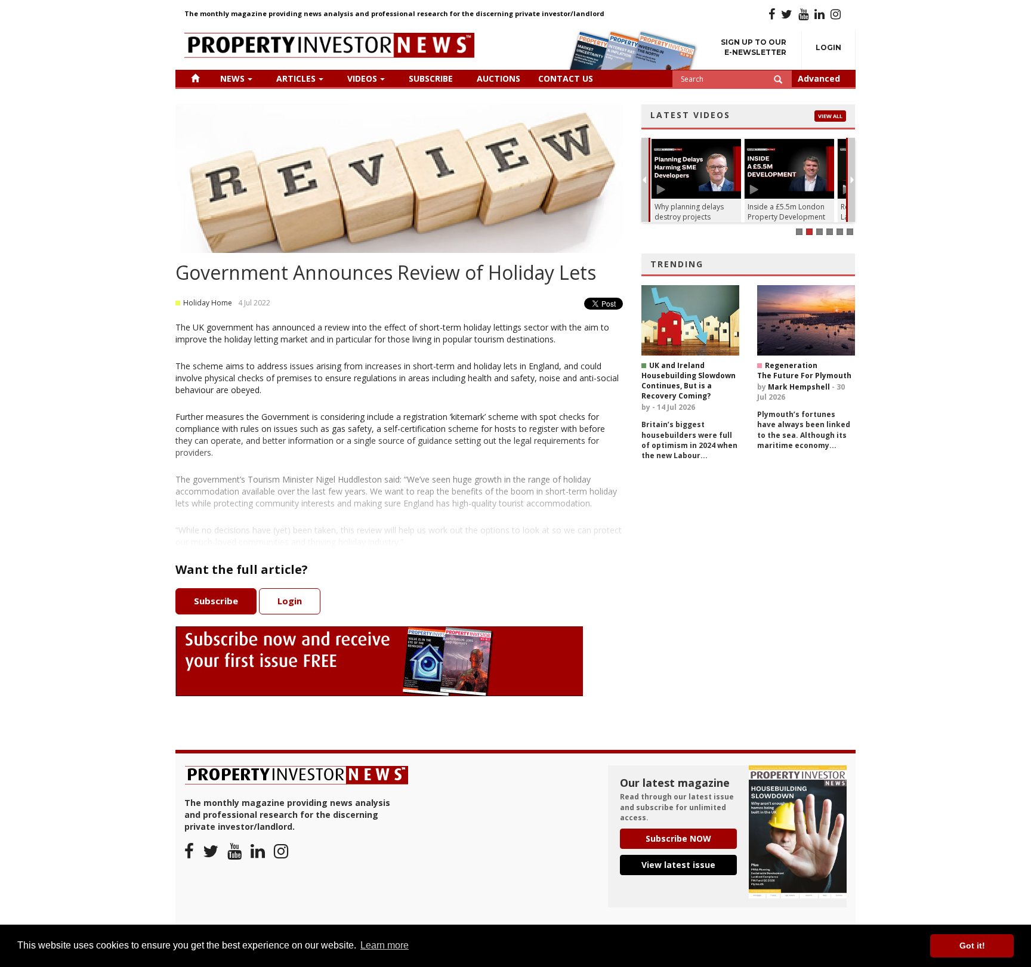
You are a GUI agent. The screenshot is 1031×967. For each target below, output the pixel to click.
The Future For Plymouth (804, 375)
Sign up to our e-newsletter (753, 47)
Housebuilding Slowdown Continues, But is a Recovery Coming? (688, 385)
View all (830, 116)
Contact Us (565, 78)
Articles (296, 78)
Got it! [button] (972, 945)
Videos (362, 78)
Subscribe (431, 78)
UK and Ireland (677, 365)
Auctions (498, 78)
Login (828, 47)
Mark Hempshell (799, 387)
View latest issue (678, 864)
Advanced (819, 78)
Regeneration (791, 365)
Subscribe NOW (678, 838)
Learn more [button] (384, 945)
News (232, 78)
